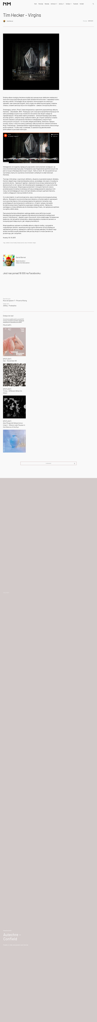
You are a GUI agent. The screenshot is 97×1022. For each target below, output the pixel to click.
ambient (8, 242)
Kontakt (82, 3)
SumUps (68, 3)
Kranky (15, 242)
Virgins (34, 242)
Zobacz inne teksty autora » (23, 262)
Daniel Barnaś (10, 21)
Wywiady (47, 3)
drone (11, 242)
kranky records (20, 242)
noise (25, 242)
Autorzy (61, 3)
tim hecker (29, 242)
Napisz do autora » (21, 261)
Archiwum (53, 3)
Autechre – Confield (12, 936)
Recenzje (40, 3)
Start (35, 3)
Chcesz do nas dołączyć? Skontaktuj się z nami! (13, 321)
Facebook (75, 3)
